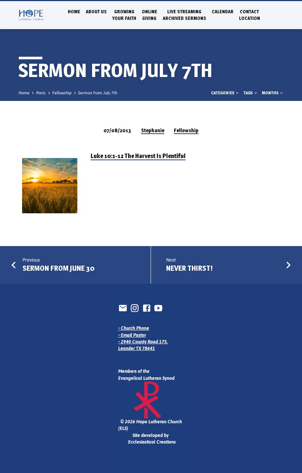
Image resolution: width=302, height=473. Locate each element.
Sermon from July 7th (97, 93)
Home (74, 11)
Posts (41, 93)
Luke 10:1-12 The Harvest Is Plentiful (138, 156)
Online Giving (149, 15)
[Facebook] (146, 308)
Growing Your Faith (124, 15)
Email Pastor (133, 335)
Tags (248, 92)
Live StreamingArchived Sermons (184, 15)
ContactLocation (249, 15)
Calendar (222, 11)
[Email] (123, 308)
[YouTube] (158, 308)
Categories (223, 92)
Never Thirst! (189, 268)
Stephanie (152, 130)
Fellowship (61, 93)
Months (270, 92)
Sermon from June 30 (58, 268)
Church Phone (135, 328)
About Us (96, 11)
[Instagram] (135, 308)
